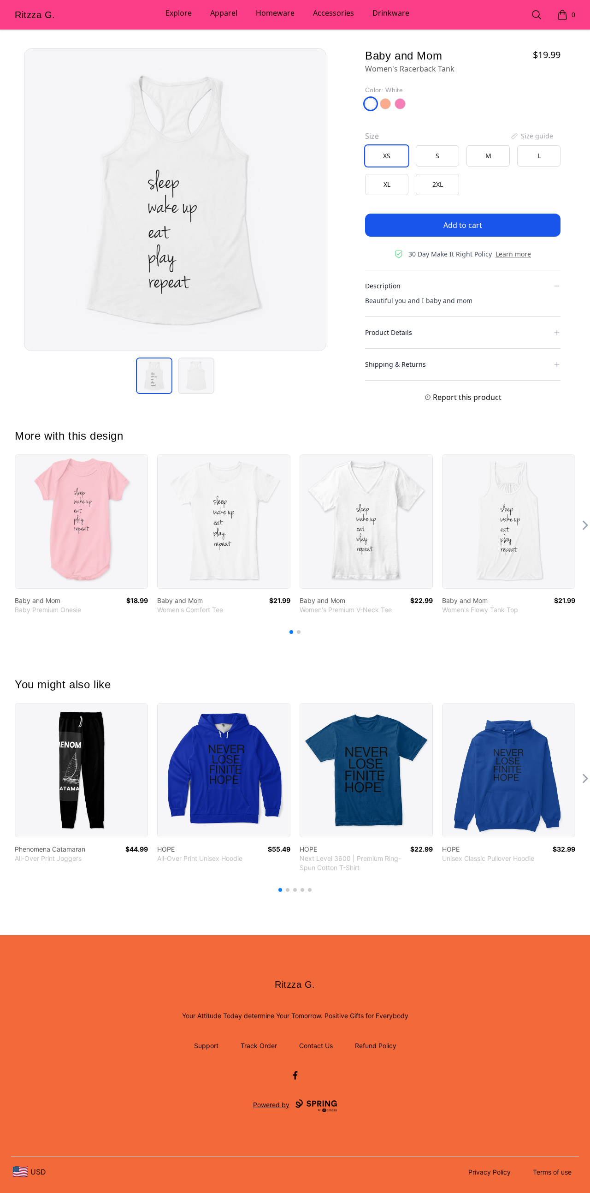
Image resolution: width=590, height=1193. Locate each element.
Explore (178, 13)
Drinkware (390, 13)
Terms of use (552, 1172)
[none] (531, 136)
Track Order (259, 1046)
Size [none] (372, 136)
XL (387, 184)
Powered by (271, 1105)
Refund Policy (375, 1046)
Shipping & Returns (395, 364)
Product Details (388, 332)
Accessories (333, 13)
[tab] (154, 375)
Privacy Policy (489, 1172)
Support (206, 1046)
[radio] (386, 156)
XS (386, 155)
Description (383, 285)
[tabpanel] (175, 199)
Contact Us (316, 1046)
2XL (437, 184)
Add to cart (462, 225)
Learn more (513, 254)
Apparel (223, 13)
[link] (81, 521)
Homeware (275, 13)
